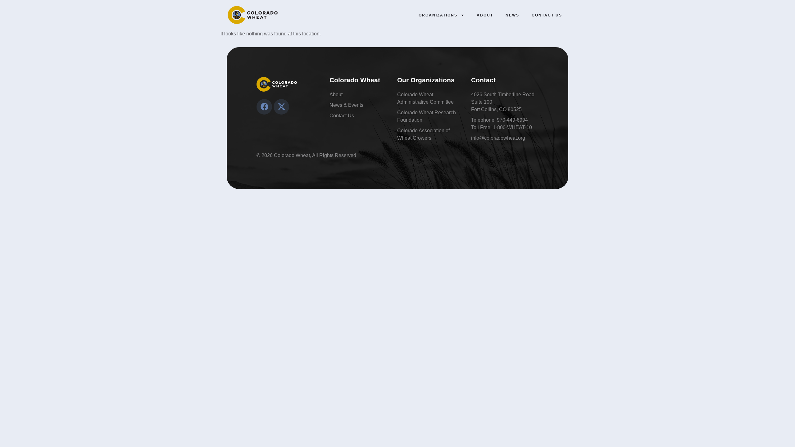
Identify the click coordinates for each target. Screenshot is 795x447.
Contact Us (547, 15)
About (485, 15)
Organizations (438, 15)
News (512, 15)
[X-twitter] (281, 107)
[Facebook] (264, 107)
